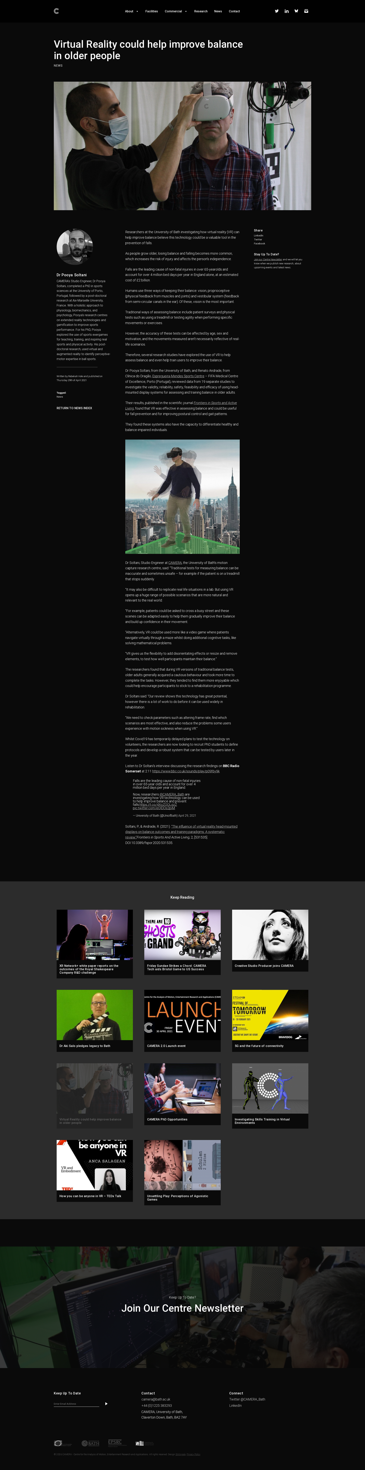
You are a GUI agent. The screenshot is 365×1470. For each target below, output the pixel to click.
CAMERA (175, 563)
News (60, 396)
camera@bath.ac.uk (155, 1399)
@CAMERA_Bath (172, 794)
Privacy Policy (193, 1454)
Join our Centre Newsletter (268, 259)
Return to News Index (74, 408)
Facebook (259, 243)
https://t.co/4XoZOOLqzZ (158, 805)
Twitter (258, 239)
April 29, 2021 (187, 815)
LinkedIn (258, 235)
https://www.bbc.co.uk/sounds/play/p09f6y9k (186, 771)
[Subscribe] (106, 1404)
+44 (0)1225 (156, 1406)
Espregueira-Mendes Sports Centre (178, 376)
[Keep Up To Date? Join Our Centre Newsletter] (182, 1367)
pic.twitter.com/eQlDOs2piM (154, 808)
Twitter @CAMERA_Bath (247, 1399)
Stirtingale (180, 1454)
